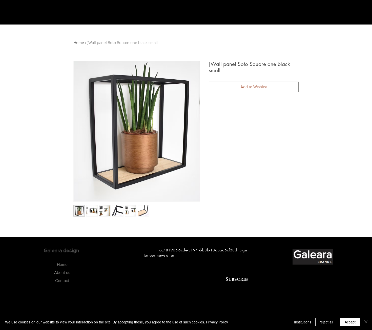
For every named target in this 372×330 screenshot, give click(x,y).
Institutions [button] (302, 321)
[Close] (366, 322)
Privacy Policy (217, 321)
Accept (350, 321)
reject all (326, 321)
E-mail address (142, 274)
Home (78, 42)
